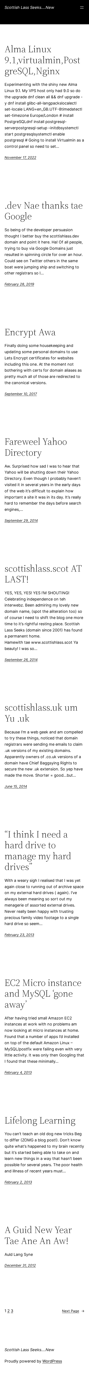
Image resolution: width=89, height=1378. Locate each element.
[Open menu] (81, 7)
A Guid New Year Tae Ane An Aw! (38, 1235)
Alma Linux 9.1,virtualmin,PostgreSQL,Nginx (42, 60)
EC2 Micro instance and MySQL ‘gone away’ (43, 993)
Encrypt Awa (30, 332)
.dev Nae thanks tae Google (44, 211)
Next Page (73, 1311)
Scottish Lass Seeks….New (29, 7)
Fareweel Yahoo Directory (36, 447)
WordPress (52, 1361)
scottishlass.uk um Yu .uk (41, 713)
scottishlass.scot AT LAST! (43, 574)
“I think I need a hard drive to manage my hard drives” (38, 850)
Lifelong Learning (40, 1120)
